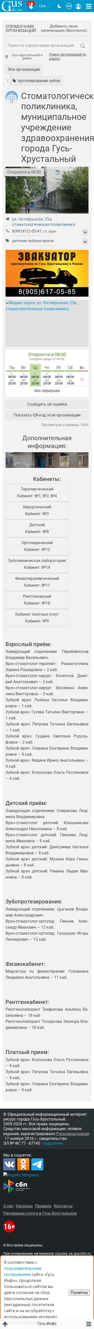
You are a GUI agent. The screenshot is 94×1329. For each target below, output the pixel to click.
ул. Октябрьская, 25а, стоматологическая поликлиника (43, 222)
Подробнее (52, 1143)
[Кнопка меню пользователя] (78, 6)
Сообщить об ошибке (47, 404)
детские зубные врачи (33, 240)
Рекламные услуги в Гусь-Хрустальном (40, 1213)
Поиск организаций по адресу (67, 57)
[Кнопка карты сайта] (88, 6)
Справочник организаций (21, 28)
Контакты (63, 1206)
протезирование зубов (33, 246)
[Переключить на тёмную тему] (60, 6)
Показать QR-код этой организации (47, 415)
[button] (36, 80)
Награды (24, 1206)
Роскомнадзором (72, 1133)
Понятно (79, 1292)
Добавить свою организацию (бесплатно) (64, 28)
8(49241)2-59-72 (27, 236)
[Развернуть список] (85, 232)
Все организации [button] (24, 69)
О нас (8, 1206)
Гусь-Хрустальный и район (27, 56)
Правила (43, 1206)
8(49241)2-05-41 (27, 231)
